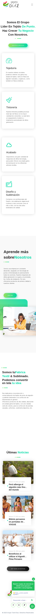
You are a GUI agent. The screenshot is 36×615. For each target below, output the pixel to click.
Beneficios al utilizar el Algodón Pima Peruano (17, 556)
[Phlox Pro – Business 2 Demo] (11, 4)
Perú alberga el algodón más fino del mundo (17, 487)
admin (23, 482)
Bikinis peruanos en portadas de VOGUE (17, 522)
